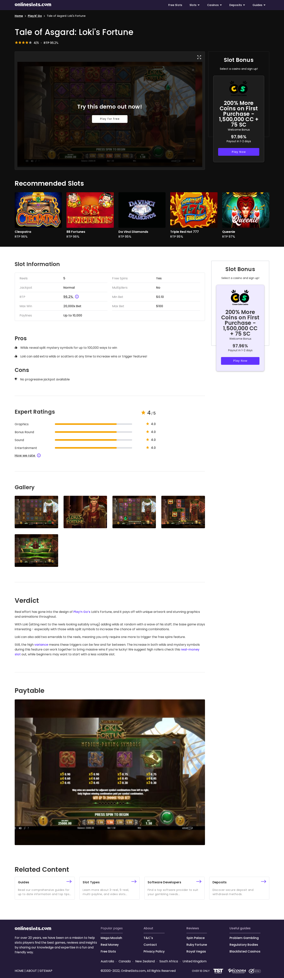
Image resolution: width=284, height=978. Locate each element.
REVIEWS (192, 928)
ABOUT (148, 928)
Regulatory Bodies (244, 944)
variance (41, 644)
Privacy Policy (154, 951)
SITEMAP (45, 971)
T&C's (148, 938)
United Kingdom (194, 961)
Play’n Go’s (81, 612)
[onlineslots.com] (33, 929)
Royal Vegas (196, 951)
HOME (20, 971)
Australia (108, 961)
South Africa (169, 961)
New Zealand (145, 961)
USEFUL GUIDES (240, 928)
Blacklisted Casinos (245, 951)
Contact (150, 944)
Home (19, 16)
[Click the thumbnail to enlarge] (36, 512)
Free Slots (175, 5)
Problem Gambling (244, 938)
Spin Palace (195, 938)
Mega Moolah (111, 938)
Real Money (110, 944)
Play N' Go (35, 16)
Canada (124, 961)
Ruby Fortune (196, 944)
